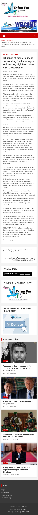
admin (15, 71)
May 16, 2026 (7, 373)
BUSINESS (6, 54)
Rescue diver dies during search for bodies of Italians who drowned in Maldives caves (17, 368)
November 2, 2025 (8, 474)
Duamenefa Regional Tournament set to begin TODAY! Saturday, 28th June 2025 (18, 259)
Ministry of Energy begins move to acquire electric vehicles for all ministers (18, 251)
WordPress (25, 512)
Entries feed (5, 492)
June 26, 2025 (7, 71)
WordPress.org (6, 498)
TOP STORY (14, 54)
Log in (3, 490)
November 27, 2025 (9, 439)
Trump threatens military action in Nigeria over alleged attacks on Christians (16, 469)
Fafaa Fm (24, 506)
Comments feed (6, 495)
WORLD (6, 361)
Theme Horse (21, 509)
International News (11, 339)
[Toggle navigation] (4, 35)
